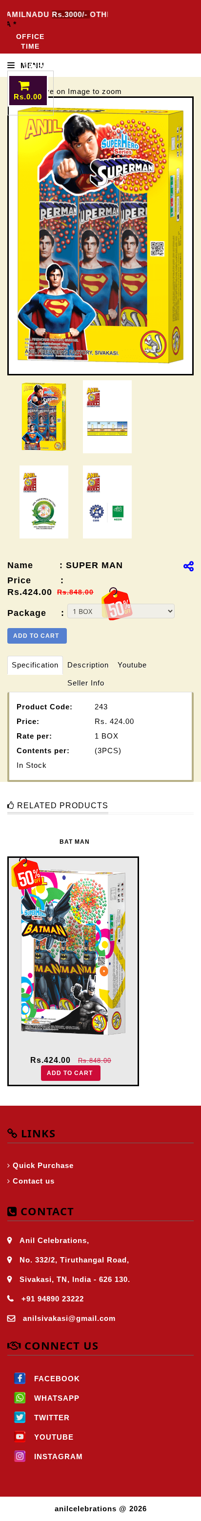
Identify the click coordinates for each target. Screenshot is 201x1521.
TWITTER (51, 1417)
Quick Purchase (43, 1165)
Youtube (132, 665)
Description (88, 665)
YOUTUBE (53, 1437)
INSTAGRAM (57, 1456)
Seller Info (85, 683)
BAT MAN (75, 841)
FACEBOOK (56, 1378)
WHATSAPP (56, 1398)
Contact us (34, 1181)
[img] (188, 566)
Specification (35, 665)
